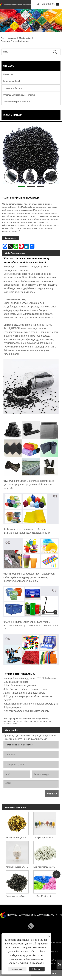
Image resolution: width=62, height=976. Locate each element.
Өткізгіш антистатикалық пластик (19, 95)
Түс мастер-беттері (12, 88)
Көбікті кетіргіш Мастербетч (45, 867)
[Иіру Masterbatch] (44, 881)
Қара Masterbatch (11, 81)
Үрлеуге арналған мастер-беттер (45, 837)
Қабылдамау (17, 969)
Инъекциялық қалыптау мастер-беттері (18, 837)
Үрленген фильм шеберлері (15, 41)
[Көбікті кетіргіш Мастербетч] (44, 852)
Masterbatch (25, 38)
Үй (2, 38)
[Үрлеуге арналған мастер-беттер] (44, 823)
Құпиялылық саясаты (32, 963)
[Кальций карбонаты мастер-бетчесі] (17, 852)
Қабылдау (37, 969)
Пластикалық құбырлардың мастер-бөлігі (18, 896)
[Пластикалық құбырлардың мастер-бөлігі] (17, 881)
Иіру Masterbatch (44, 896)
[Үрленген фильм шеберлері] (31, 155)
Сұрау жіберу (11, 238)
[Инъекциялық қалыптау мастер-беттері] (17, 823)
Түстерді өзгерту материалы (17, 101)
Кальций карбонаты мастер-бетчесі (18, 867)
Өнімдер (12, 38)
